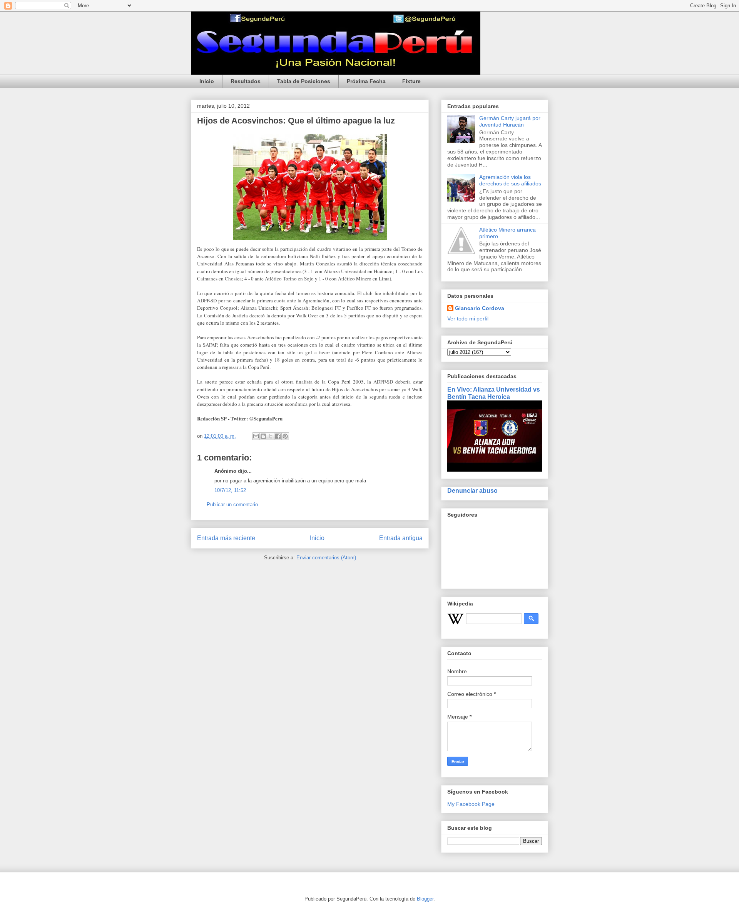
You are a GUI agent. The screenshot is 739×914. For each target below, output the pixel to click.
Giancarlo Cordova (479, 308)
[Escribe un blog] (263, 436)
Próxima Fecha (366, 81)
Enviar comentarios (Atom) (326, 557)
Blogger (425, 899)
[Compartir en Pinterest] (285, 436)
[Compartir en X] (270, 436)
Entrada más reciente (226, 538)
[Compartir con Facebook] (278, 436)
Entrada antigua (401, 538)
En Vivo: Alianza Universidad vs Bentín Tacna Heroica (493, 393)
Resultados (246, 81)
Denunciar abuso (472, 490)
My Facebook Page (471, 804)
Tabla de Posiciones (303, 81)
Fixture (411, 81)
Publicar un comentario (232, 504)
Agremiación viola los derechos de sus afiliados (510, 180)
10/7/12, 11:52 (230, 490)
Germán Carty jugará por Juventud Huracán (509, 121)
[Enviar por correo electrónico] (256, 436)
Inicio (206, 81)
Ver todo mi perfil (467, 318)
